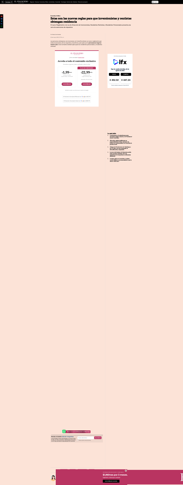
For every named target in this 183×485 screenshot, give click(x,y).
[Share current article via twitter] (1, 21)
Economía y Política (44, 1)
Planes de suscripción (83, 1)
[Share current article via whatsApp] (1, 26)
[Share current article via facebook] (1, 19)
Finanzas (37, 1)
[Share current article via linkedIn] (1, 24)
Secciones (8, 2)
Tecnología (63, 1)
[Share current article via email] (1, 16)
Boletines (75, 1)
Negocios (32, 1)
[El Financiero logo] (21, 2)
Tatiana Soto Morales (56, 34)
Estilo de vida (69, 1)
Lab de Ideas (52, 1)
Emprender (57, 1)
